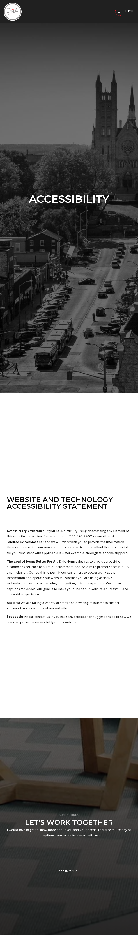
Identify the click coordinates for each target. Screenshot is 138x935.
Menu (129, 11)
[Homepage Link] (13, 11)
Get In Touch (69, 871)
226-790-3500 (80, 536)
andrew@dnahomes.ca (25, 542)
